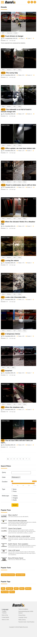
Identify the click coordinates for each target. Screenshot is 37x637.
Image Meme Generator (8, 574)
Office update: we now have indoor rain (20, 148)
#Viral (3, 69)
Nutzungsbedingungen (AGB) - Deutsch (26, 612)
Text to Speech (20, 574)
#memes (9, 69)
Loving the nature (12, 260)
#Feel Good (5, 592)
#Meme (12, 592)
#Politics (28, 588)
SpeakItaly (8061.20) (10, 75)
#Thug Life (9, 588)
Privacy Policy (21, 615)
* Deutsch (4, 613)
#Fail (3, 588)
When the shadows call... (14, 407)
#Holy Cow (9, 33)
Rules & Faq (5, 615)
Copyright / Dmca (22, 617)
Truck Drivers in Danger (14, 36)
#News (22, 588)
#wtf (14, 69)
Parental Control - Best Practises (26, 622)
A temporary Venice (12, 334)
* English (4, 611)
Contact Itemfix (5, 617)
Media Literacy (22, 619)
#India (15, 33)
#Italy (19, 69)
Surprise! (8, 371)
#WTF (3, 33)
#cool (19, 181)
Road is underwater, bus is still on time (21, 185)
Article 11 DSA (5, 619)
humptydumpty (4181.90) (11, 38)
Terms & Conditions (23, 609)
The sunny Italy (12, 73)
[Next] (29, 459)
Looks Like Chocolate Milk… (16, 297)
